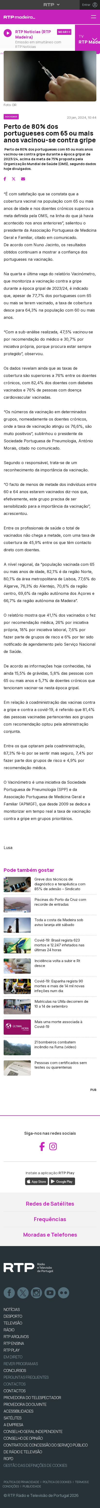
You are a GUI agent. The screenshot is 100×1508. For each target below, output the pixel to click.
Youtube (50, 1293)
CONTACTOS (14, 1390)
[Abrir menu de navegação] (95, 17)
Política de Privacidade (21, 1482)
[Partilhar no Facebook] (5, 179)
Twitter (23, 1293)
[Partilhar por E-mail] (23, 179)
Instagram (36, 1293)
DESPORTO (13, 1316)
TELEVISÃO (13, 1323)
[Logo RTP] (28, 1268)
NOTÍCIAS (12, 1309)
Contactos (14, 1384)
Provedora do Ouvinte (25, 1404)
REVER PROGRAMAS (21, 1363)
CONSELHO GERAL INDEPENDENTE (33, 1431)
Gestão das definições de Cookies (35, 1465)
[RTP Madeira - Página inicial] (33, 17)
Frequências (50, 1219)
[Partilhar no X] (14, 179)
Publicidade (32, 1486)
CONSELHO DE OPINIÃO (23, 1438)
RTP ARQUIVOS (16, 1336)
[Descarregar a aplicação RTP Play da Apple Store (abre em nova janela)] (36, 1181)
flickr (64, 1293)
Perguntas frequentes (26, 1377)
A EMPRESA (13, 1424)
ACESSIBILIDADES (18, 1411)
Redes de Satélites (50, 1203)
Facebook (9, 1293)
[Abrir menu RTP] (50, 4)
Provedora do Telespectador (32, 1397)
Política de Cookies (57, 1482)
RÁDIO (9, 1329)
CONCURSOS (15, 1370)
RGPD (8, 1458)
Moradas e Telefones (50, 1234)
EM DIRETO (13, 1357)
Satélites (12, 1418)
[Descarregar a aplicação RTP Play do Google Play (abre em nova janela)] (62, 1181)
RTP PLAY (12, 1350)
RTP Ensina (14, 1343)
